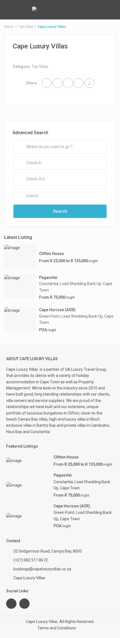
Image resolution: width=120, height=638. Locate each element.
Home (8, 27)
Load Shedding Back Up (80, 283)
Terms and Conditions (56, 628)
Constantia (48, 283)
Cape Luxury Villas (23, 369)
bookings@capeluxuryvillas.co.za (42, 569)
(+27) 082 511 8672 (30, 560)
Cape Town (70, 488)
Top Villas (25, 27)
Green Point (49, 316)
